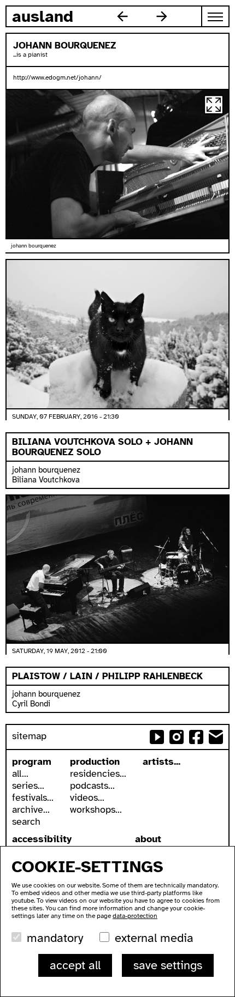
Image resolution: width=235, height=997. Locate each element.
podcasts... (92, 785)
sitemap (29, 736)
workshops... (96, 809)
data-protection (135, 916)
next (162, 16)
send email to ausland (216, 737)
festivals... (33, 797)
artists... (161, 762)
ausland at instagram (176, 737)
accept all (75, 965)
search (26, 821)
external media (154, 937)
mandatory (55, 937)
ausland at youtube (157, 737)
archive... (31, 809)
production (95, 762)
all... (20, 774)
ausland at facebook (196, 737)
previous (122, 16)
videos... (87, 797)
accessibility (42, 839)
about (148, 839)
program (31, 762)
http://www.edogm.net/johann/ (57, 77)
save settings (167, 965)
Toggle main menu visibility (216, 16)
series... (28, 785)
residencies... (98, 774)
